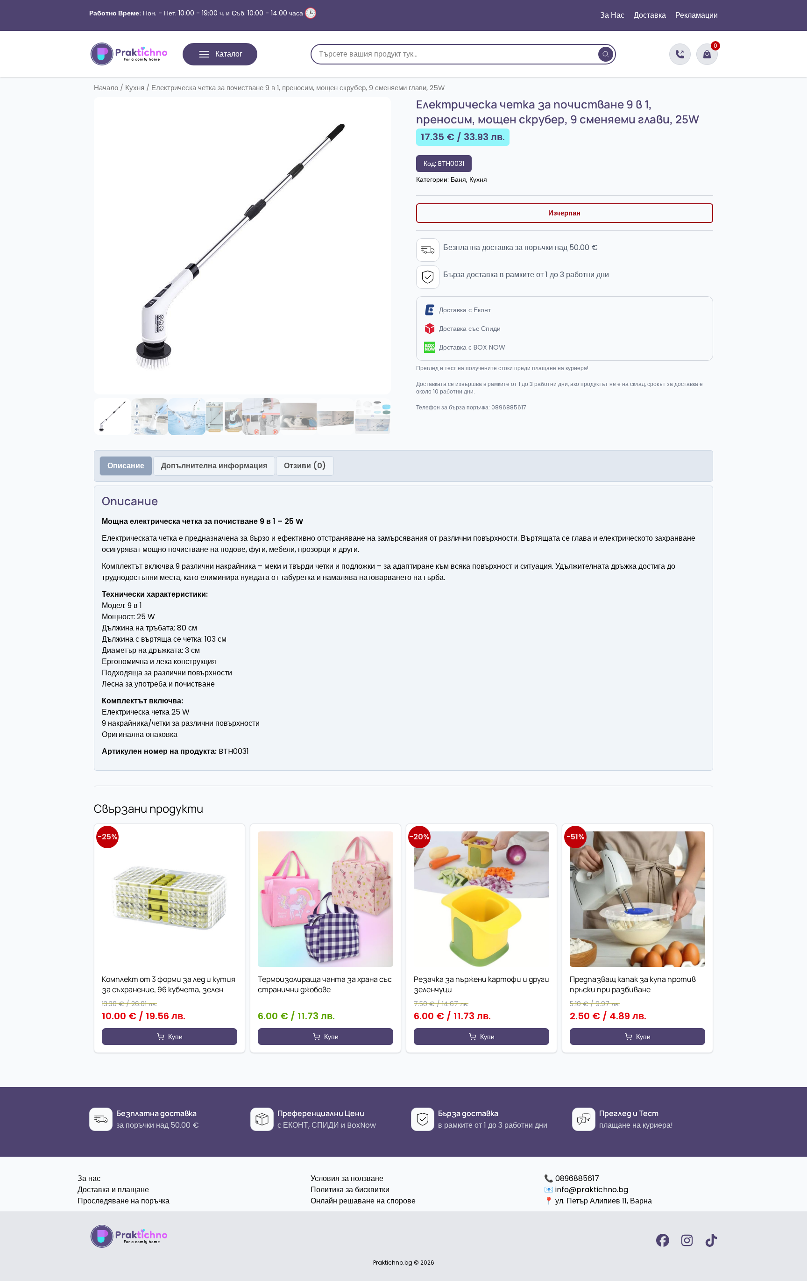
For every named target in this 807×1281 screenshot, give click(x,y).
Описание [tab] (125, 465)
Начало (106, 88)
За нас (89, 1178)
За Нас (612, 15)
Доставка (650, 15)
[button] (169, 1036)
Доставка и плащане (113, 1189)
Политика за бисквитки (350, 1189)
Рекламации (696, 15)
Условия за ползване (347, 1178)
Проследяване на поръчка (124, 1200)
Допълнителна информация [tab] (214, 465)
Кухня (134, 88)
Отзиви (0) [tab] (305, 465)
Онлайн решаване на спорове (363, 1200)
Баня (458, 179)
